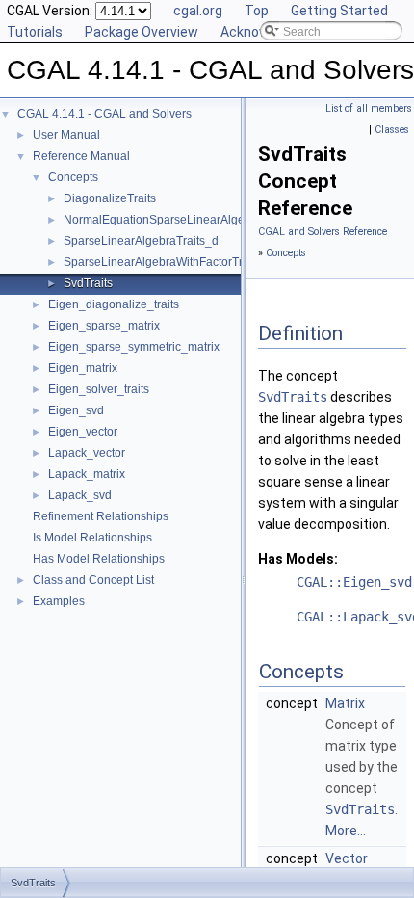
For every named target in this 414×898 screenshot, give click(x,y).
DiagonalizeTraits (110, 198)
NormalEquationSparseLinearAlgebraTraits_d (184, 219)
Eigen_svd (76, 410)
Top (257, 10)
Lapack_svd (80, 495)
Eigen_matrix (82, 368)
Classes (392, 129)
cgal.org (197, 10)
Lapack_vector (86, 453)
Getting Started (339, 10)
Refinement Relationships (100, 516)
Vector (346, 858)
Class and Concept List (93, 580)
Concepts (73, 177)
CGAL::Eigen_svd (354, 582)
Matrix (345, 703)
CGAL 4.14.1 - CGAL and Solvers (104, 113)
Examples (59, 601)
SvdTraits (88, 283)
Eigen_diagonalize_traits (113, 304)
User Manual (66, 135)
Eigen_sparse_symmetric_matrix (134, 347)
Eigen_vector (82, 431)
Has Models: (298, 559)
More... (345, 830)
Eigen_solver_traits (98, 389)
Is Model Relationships (92, 537)
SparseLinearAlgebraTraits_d (141, 241)
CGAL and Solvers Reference (322, 231)
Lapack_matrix (86, 474)
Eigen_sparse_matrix (104, 325)
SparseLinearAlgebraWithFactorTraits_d (169, 262)
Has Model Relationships (99, 559)
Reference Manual (81, 156)
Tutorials (35, 32)
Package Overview (141, 32)
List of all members (368, 108)
